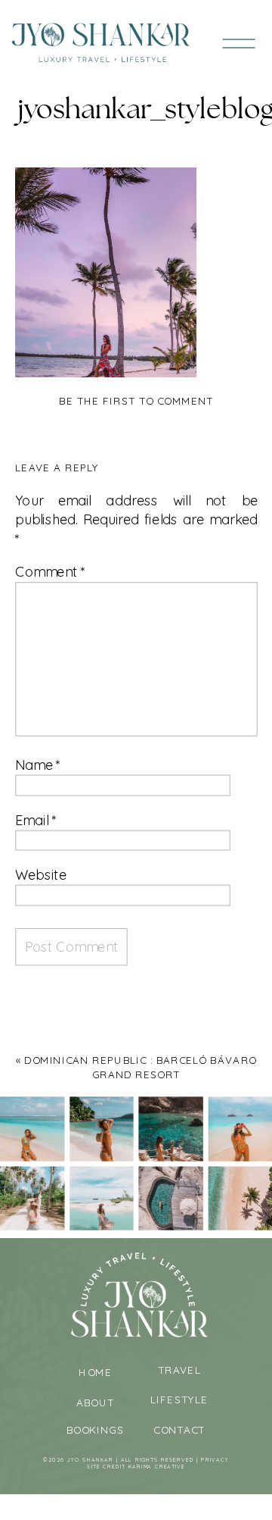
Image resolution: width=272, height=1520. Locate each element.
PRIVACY (214, 1459)
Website (40, 875)
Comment (50, 571)
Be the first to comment (136, 401)
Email (35, 820)
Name (37, 765)
